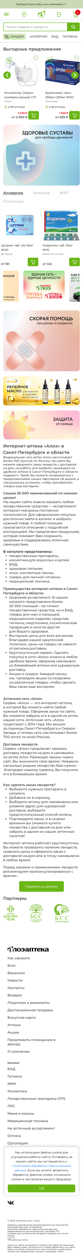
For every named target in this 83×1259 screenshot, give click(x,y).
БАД (55, 36)
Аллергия (38, 36)
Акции (13, 1032)
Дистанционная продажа (30, 1010)
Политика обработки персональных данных (32, 1229)
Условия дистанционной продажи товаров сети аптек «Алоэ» (38, 1234)
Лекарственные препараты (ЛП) (36, 1099)
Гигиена (70, 36)
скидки (14, 37)
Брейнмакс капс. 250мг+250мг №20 (59, 95)
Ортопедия (17, 1143)
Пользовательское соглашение (24, 1227)
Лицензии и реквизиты (28, 1003)
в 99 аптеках (57, 106)
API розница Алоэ (17, 1240)
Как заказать (18, 958)
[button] (75, 75)
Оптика (14, 1136)
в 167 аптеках (16, 106)
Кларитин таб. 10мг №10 (58, 247)
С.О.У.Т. (11, 1238)
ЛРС (11, 1106)
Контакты (15, 988)
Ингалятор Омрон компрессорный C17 (20, 95)
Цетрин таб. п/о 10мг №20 (17, 247)
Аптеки (14, 1025)
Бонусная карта (21, 1018)
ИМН (11, 1084)
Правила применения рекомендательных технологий (37, 1225)
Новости (15, 980)
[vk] (10, 1203)
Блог (11, 966)
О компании (18, 1051)
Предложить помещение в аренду (31, 1042)
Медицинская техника (27, 1121)
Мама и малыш (20, 1113)
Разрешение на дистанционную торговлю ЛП (33, 1231)
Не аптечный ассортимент (31, 1128)
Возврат (14, 995)
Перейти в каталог (41, 887)
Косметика (17, 1091)
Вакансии (16, 973)
